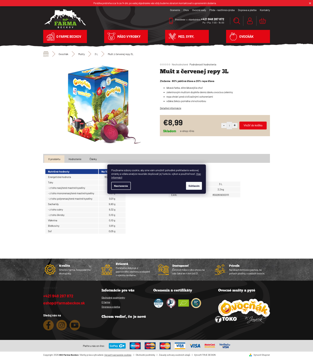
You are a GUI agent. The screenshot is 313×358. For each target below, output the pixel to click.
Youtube (75, 326)
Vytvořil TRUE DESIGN (205, 354)
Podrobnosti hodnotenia (202, 64)
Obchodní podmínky (145, 354)
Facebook (48, 326)
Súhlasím (193, 185)
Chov (186, 10)
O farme (106, 302)
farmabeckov (61, 326)
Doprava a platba (247, 10)
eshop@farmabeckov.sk (64, 302)
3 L (220, 183)
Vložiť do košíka (253, 125)
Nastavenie (121, 185)
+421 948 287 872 (58, 295)
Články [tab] (93, 159)
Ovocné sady (199, 10)
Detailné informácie (170, 108)
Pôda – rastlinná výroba (222, 10)
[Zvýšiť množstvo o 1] (235, 125)
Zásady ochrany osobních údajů (174, 354)
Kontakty (265, 10)
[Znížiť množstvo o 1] (224, 125)
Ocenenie (175, 10)
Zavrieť (183, 144)
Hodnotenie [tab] (75, 159)
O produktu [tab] (54, 159)
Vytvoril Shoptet (262, 354)
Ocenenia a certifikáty (172, 290)
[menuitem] (65, 36)
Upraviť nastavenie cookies (117, 354)
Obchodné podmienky (113, 297)
